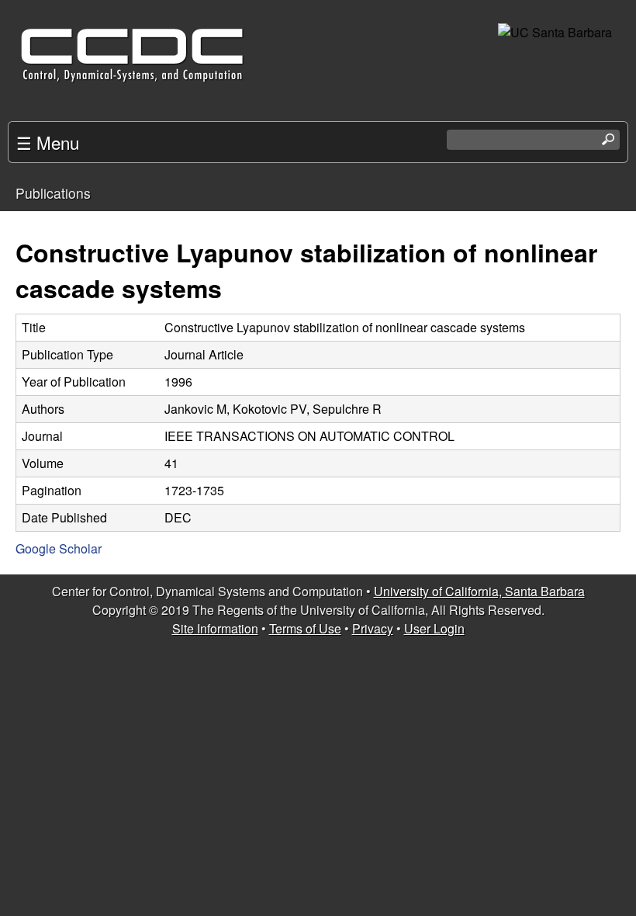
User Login (434, 628)
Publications (53, 193)
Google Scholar (59, 548)
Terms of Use (305, 628)
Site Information (215, 628)
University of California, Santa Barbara (479, 591)
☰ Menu (47, 142)
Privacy (372, 628)
